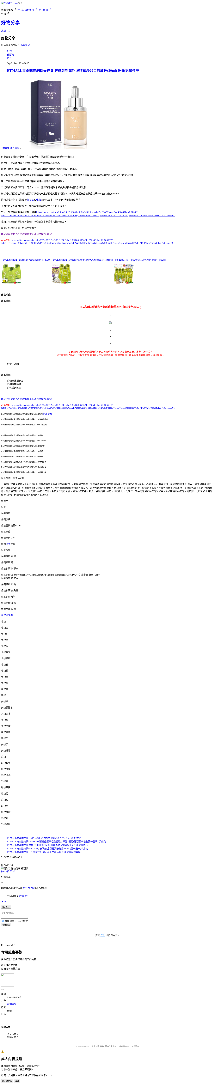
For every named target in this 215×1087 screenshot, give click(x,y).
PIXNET (85, 1046)
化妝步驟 (47, 414)
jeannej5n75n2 (8, 871)
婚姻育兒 (25, 45)
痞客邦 (26, 888)
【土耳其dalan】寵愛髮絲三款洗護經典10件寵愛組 (140, 260)
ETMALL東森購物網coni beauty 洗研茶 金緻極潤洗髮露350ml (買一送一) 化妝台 (47, 848)
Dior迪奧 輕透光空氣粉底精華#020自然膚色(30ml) (26, 399)
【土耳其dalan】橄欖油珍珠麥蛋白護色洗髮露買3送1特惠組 (82, 260)
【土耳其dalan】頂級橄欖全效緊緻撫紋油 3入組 (26, 260)
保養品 (30, 200)
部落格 (10, 54)
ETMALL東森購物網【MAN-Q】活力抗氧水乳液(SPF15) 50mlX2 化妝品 (44, 838)
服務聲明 (135, 1046)
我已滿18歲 (7, 1081)
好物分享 (10, 22)
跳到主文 (6, 31)
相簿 (9, 51)
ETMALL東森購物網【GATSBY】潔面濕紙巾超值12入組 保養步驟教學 (43, 852)
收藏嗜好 (24, 896)
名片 (9, 58)
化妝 (38, 200)
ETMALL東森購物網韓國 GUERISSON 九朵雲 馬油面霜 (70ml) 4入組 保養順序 (47, 845)
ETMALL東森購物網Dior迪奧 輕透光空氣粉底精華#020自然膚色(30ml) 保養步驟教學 (73, 70)
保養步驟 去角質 (10, 148)
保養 (8, 544)
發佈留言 (6, 925)
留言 (33, 888)
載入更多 (6, 907)
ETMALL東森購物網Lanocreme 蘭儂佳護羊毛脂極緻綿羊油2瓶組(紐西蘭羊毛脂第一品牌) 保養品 (56, 841)
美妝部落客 (7, 615)
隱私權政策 (124, 1046)
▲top (3, 901)
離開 (17, 1081)
